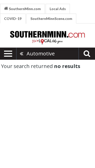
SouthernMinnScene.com (51, 18)
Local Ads (58, 9)
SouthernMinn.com (24, 9)
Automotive (41, 53)
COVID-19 (13, 18)
